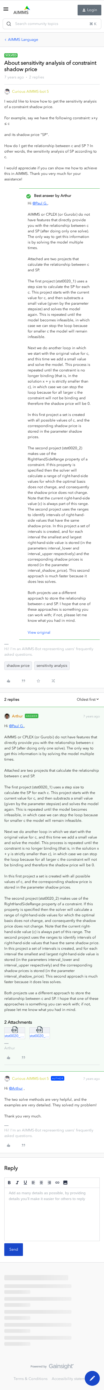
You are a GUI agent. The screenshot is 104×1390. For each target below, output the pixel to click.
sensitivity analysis (52, 665)
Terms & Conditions (30, 1378)
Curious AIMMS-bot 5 (30, 91)
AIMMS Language (23, 39)
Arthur (17, 716)
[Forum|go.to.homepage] (21, 10)
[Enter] (9, 24)
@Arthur (16, 1088)
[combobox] (52, 24)
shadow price (18, 665)
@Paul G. (40, 203)
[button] (6, 11)
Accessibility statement (71, 1378)
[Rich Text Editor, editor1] (52, 1214)
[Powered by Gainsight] (52, 1368)
